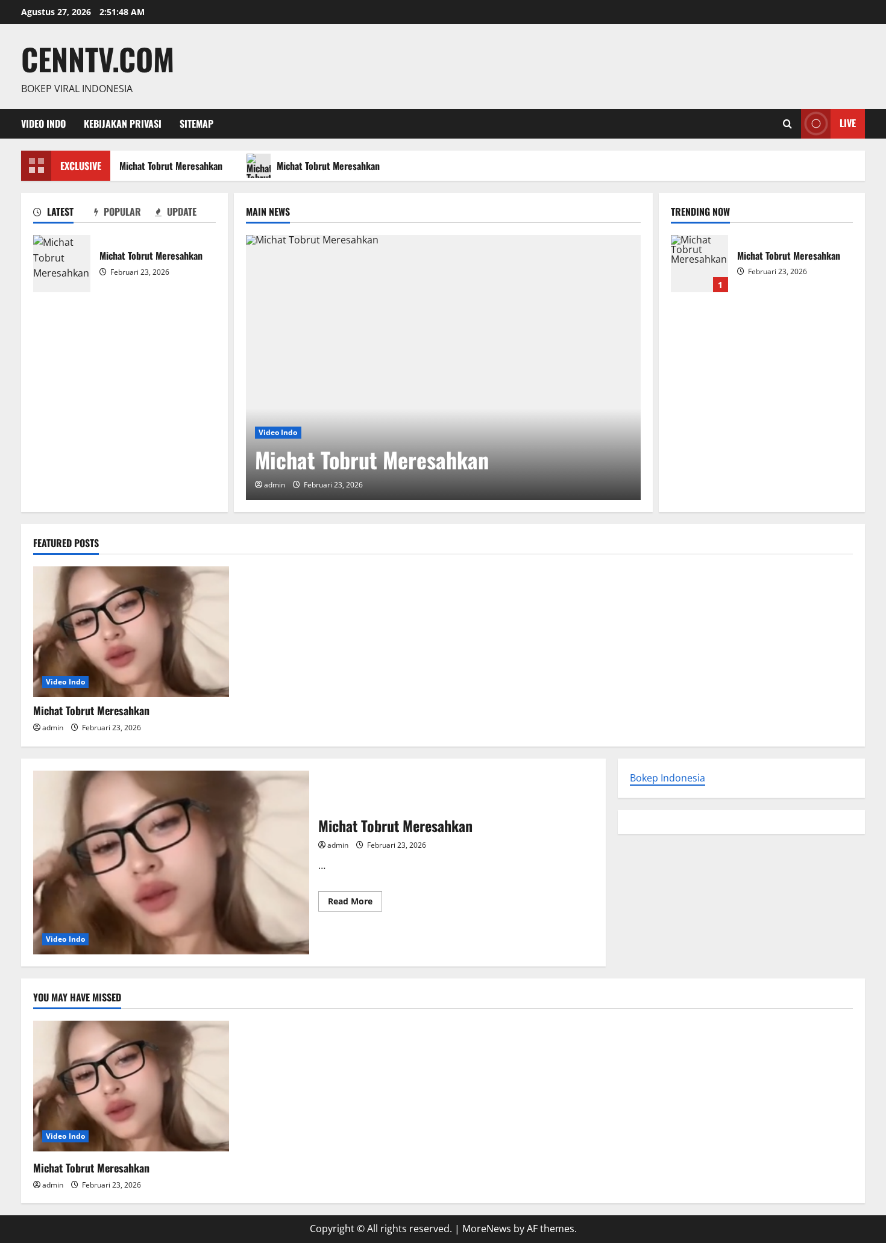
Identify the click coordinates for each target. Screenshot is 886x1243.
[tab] (63, 214)
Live (848, 123)
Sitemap (196, 123)
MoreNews (486, 1228)
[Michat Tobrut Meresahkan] (443, 367)
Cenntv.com (97, 58)
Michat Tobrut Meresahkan (166, 165)
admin (274, 485)
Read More (355, 903)
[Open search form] (787, 124)
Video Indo (43, 123)
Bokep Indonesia (667, 777)
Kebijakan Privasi (123, 123)
